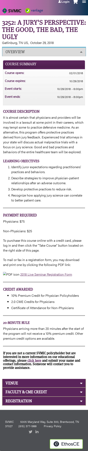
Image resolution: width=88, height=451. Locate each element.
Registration (19, 401)
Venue (12, 383)
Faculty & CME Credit (26, 392)
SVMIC (9, 422)
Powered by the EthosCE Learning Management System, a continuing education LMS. (66, 444)
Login (65, 1)
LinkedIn (37, 432)
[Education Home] (22, 9)
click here (34, 360)
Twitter (31, 432)
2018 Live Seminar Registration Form (46, 274)
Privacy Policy (52, 426)
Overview (15, 51)
